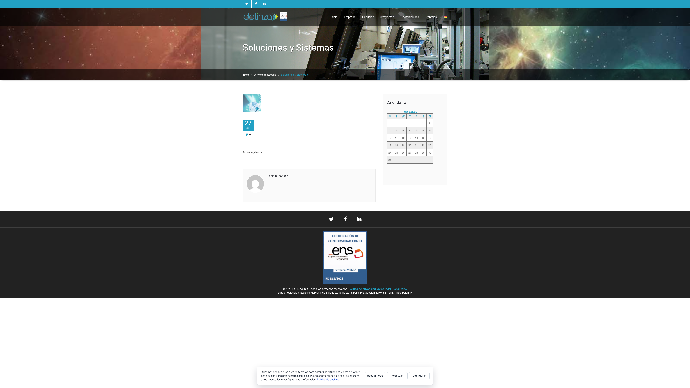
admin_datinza (254, 152)
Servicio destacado (265, 74)
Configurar (419, 375)
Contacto (431, 17)
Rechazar (397, 375)
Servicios (368, 17)
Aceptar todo (375, 375)
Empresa (349, 17)
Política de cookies (328, 379)
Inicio (334, 17)
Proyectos (387, 17)
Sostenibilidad (410, 17)
